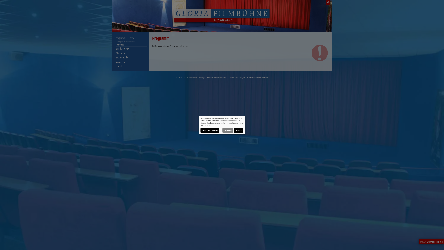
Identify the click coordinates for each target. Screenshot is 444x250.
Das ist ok (238, 130)
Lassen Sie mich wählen (210, 130)
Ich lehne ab (228, 130)
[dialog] (222, 125)
